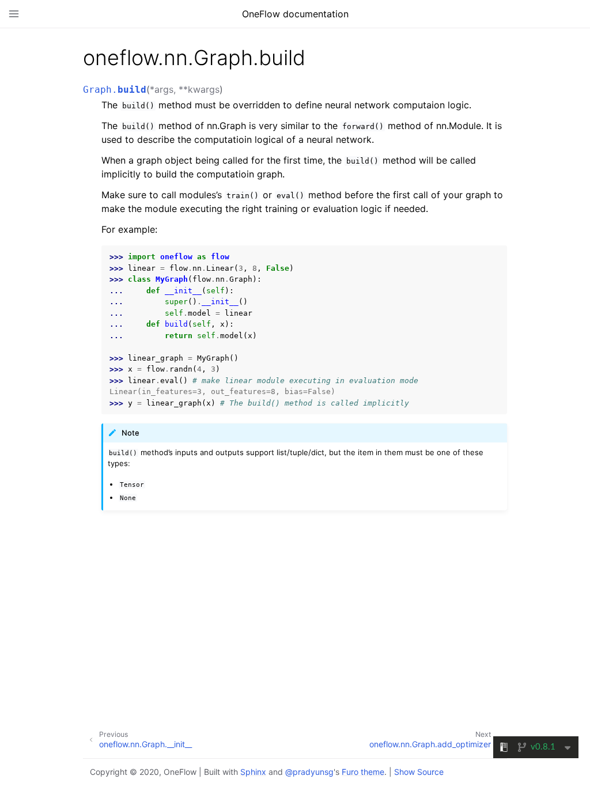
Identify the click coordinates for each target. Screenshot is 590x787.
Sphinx (253, 772)
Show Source (419, 772)
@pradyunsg (309, 772)
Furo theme (363, 772)
